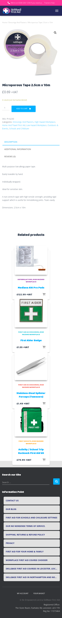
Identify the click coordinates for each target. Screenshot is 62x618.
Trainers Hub (49, 3)
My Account (22, 593)
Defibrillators (25, 279)
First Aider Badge (31, 340)
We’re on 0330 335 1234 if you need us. (26, 3)
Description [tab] (10, 141)
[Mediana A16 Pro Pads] (31, 260)
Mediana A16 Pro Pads (31, 288)
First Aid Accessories (28, 332)
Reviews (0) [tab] (10, 156)
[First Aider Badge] (31, 312)
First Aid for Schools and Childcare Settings (31, 517)
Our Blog (11, 509)
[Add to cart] (44, 294)
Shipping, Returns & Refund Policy (25, 534)
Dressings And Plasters (18, 22)
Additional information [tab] (17, 149)
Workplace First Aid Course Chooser (26, 560)
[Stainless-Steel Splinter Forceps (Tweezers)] (31, 365)
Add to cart (22, 108)
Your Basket (39, 593)
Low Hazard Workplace (36, 125)
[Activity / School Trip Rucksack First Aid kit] (31, 422)
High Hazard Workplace (45, 122)
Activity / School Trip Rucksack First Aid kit (31, 451)
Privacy (10, 543)
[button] (55, 32)
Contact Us (12, 500)
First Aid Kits (25, 441)
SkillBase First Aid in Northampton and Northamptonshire (33, 577)
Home (4, 22)
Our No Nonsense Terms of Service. (25, 526)
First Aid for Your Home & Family (25, 551)
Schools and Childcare (19, 128)
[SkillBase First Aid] (13, 10)
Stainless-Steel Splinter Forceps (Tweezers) (31, 395)
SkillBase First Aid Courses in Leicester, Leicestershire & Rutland (33, 568)
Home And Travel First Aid (13, 125)
